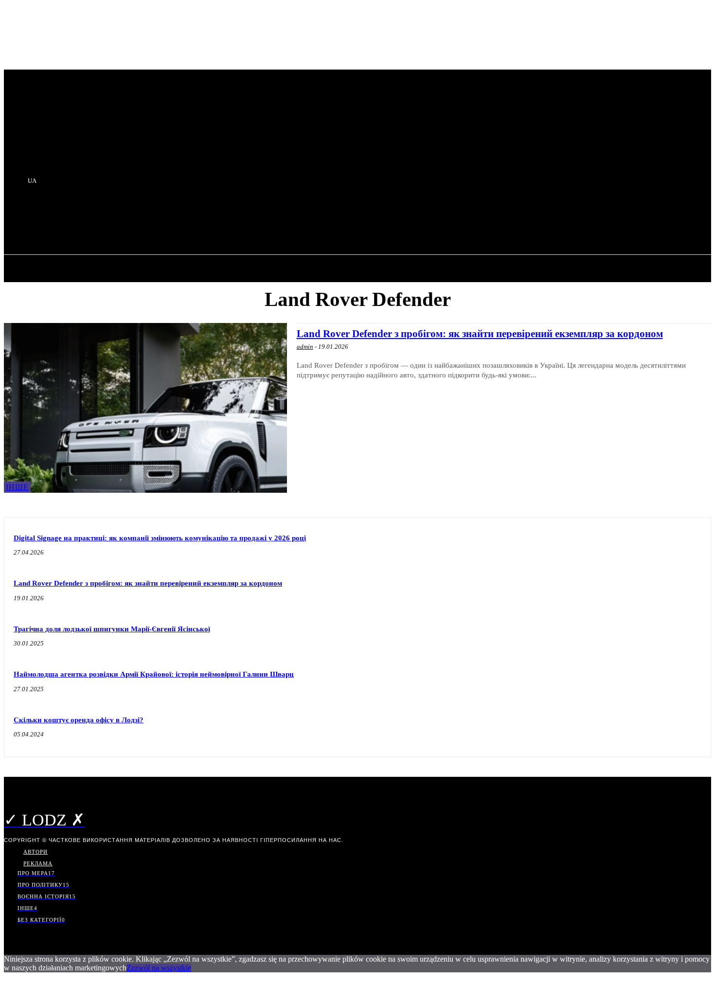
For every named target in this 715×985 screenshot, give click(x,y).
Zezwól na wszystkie (158, 968)
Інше (17, 487)
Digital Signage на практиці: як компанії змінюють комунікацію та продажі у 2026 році (160, 538)
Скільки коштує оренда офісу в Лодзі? (78, 720)
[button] (176, 221)
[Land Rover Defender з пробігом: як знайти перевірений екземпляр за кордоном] (145, 408)
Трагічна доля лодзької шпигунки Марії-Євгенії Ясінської (112, 629)
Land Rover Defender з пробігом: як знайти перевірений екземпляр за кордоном (480, 334)
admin (305, 346)
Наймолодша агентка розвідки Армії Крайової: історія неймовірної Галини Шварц (154, 674)
